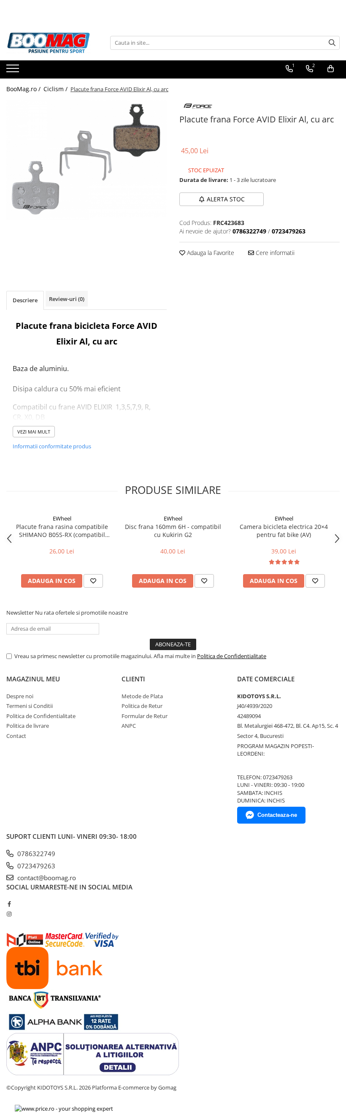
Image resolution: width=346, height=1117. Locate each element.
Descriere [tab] (25, 300)
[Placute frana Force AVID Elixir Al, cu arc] (86, 160)
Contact (16, 736)
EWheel (62, 518)
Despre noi (19, 696)
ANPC (129, 725)
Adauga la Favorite (209, 253)
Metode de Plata (142, 696)
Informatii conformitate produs (52, 446)
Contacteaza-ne (277, 815)
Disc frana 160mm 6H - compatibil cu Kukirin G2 (173, 531)
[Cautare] (332, 43)
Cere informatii (274, 253)
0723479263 (35, 866)
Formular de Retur (145, 716)
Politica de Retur (142, 706)
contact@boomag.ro (46, 877)
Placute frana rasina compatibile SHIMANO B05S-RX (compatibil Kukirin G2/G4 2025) (62, 531)
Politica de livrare (27, 725)
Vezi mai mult (33, 431)
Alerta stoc (226, 199)
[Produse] (13, 71)
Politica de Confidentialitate (231, 656)
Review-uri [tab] (66, 299)
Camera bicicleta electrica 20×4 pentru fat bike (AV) (284, 531)
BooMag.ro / (24, 89)
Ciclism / (56, 89)
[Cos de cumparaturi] (331, 68)
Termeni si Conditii (29, 706)
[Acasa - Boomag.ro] (48, 43)
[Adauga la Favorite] (93, 581)
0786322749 (35, 853)
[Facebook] (9, 904)
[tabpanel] (86, 160)
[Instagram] (9, 914)
